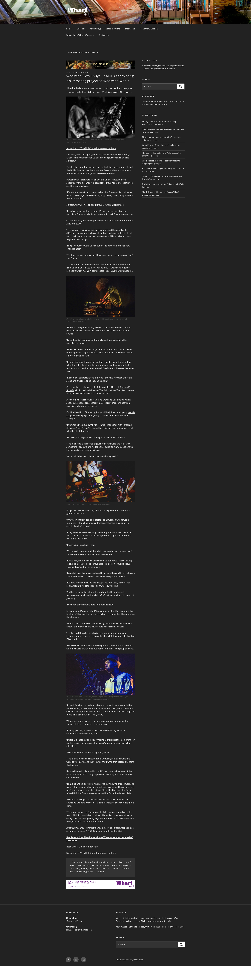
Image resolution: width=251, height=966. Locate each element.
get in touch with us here (164, 69)
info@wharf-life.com (74, 921)
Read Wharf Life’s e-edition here (82, 847)
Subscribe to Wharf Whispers (80, 35)
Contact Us (104, 35)
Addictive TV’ (94, 400)
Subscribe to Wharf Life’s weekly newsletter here (91, 148)
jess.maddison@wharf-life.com (79, 930)
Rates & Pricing (113, 29)
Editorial (81, 29)
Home (69, 29)
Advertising (95, 29)
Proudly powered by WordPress (129, 960)
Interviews (130, 29)
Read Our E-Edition (149, 29)
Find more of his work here (172, 927)
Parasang (71, 161)
